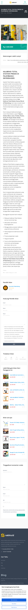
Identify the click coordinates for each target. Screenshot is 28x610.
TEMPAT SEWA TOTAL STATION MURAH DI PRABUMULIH (17, 382)
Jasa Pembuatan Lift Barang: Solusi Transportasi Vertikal (12, 583)
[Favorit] (24, 377)
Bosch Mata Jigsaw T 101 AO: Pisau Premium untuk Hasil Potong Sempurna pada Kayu (17, 437)
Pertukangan (9, 12)
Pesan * (4, 313)
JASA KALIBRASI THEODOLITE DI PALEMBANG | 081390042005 (17, 397)
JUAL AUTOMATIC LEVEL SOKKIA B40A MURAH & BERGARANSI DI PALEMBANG (17, 390)
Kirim (14, 344)
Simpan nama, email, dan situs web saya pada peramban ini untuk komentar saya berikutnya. (14, 510)
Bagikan (5, 359)
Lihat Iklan (3, 568)
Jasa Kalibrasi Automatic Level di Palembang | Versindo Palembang (17, 375)
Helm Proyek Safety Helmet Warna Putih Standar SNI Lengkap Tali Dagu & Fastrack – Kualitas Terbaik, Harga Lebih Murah (17, 430)
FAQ (2, 562)
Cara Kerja (3, 560)
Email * (4, 302)
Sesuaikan (14, 603)
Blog (2, 565)
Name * (4, 308)
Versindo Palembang (14, 286)
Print (11, 359)
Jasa (5, 12)
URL (4, 500)
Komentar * (5, 470)
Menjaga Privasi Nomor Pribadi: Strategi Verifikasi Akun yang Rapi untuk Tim (14, 579)
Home (2, 12)
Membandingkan (23, 359)
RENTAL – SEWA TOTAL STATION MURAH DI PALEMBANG (17, 405)
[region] (14, 597)
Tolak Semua (14, 607)
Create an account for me (9, 341)
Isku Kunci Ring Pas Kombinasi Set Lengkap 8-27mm (17, 445)
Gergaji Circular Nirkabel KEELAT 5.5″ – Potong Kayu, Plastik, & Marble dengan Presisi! (17, 452)
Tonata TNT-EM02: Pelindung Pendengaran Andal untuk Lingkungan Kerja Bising (17, 422)
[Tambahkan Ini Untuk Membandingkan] (22, 377)
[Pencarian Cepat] (26, 11)
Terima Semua (14, 600)
